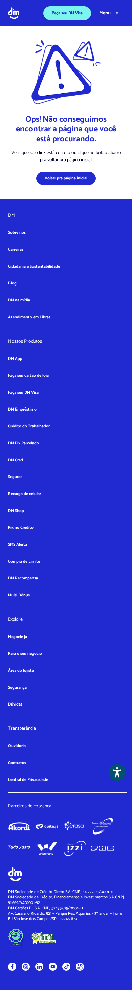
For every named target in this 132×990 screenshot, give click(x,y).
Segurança (17, 687)
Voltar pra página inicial (66, 178)
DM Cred (15, 460)
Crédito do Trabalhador (29, 426)
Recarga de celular (24, 494)
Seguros (15, 477)
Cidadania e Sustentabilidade (34, 266)
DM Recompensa (23, 578)
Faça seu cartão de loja (28, 375)
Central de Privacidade (28, 779)
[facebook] (12, 966)
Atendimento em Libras (29, 317)
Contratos (17, 763)
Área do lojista (21, 670)
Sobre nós (17, 232)
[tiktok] (66, 966)
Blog (12, 283)
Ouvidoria (17, 746)
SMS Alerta (17, 544)
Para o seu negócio (25, 653)
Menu (105, 13)
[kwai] (80, 966)
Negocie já (17, 637)
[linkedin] (39, 966)
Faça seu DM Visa (23, 392)
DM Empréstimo (22, 409)
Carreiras (15, 249)
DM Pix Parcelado (23, 443)
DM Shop (16, 511)
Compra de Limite (24, 561)
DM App (15, 358)
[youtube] (53, 966)
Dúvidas (15, 704)
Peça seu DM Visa (67, 13)
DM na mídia (19, 300)
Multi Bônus (19, 595)
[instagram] (26, 966)
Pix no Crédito (21, 527)
